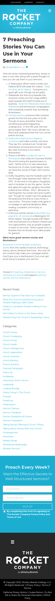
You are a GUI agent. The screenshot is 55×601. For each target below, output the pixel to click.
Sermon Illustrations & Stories (17, 416)
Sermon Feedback (12, 412)
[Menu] (12, 541)
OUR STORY (16, 2)
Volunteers (8, 436)
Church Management (13, 348)
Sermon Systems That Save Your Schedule (24, 295)
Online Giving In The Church (16, 392)
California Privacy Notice (15, 592)
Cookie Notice (36, 592)
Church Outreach (11, 356)
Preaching (18, 272)
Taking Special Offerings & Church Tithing (23, 424)
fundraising (8, 376)
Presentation (30, 272)
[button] (27, 506)
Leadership (8, 384)
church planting (10, 360)
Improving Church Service (15, 380)
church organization (12, 352)
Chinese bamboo (16, 115)
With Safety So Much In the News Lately (23, 313)
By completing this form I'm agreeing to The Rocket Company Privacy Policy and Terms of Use (28, 514)
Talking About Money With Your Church (22, 428)
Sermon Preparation (13, 420)
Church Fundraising (12, 336)
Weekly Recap (10, 440)
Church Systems (11, 364)
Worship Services (11, 448)
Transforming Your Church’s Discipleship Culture (26, 317)
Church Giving (10, 340)
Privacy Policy (33, 585)
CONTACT (40, 2)
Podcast (7, 396)
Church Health (10, 344)
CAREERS (28, 2)
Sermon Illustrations (20, 278)
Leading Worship (11, 388)
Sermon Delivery (11, 408)
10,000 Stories (10, 332)
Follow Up (8, 372)
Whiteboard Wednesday (15, 444)
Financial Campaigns (13, 368)
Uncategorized (10, 432)
